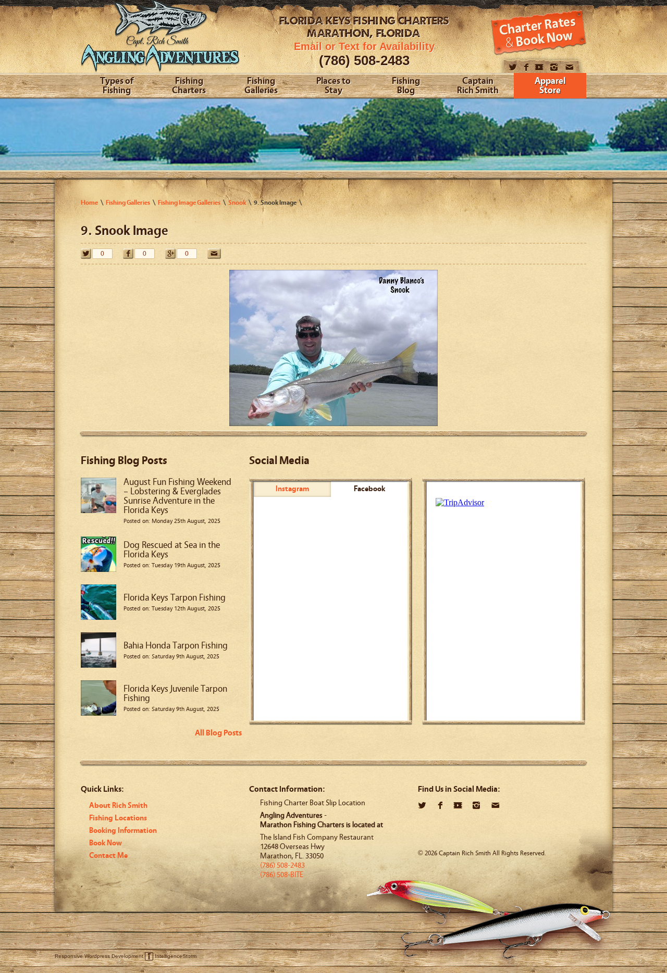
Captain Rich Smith (478, 86)
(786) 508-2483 (364, 60)
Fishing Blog (406, 86)
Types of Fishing (116, 86)
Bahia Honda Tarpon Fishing (175, 645)
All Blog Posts (218, 733)
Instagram (292, 488)
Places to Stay (333, 86)
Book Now (105, 843)
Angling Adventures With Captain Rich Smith (160, 40)
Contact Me (108, 855)
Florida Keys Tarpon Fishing (174, 597)
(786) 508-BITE (281, 874)
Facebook (369, 488)
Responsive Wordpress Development (99, 956)
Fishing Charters (189, 86)
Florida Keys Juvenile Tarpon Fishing (175, 693)
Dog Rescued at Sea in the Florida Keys (171, 550)
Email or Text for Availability (364, 46)
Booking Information (123, 830)
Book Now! (538, 32)
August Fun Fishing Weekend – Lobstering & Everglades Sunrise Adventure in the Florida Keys (177, 496)
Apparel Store (550, 86)
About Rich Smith (118, 805)
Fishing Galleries (261, 86)
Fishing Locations (118, 818)
